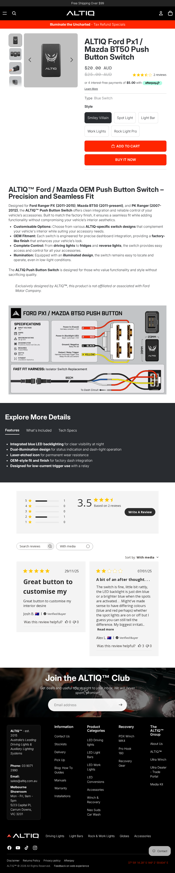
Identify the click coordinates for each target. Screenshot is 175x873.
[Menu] (4, 13)
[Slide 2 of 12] (15, 54)
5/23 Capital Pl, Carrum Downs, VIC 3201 (21, 809)
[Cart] (170, 13)
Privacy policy (52, 860)
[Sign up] (120, 704)
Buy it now (125, 159)
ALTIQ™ (156, 751)
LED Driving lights (95, 742)
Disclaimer (13, 860)
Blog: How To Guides (63, 770)
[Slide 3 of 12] (15, 68)
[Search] (14, 13)
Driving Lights (55, 836)
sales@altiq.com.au (23, 781)
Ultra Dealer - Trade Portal (158, 772)
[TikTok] (26, 847)
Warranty (60, 788)
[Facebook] (9, 847)
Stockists (60, 744)
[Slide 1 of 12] (15, 40)
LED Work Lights (94, 767)
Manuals (60, 780)
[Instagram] (35, 847)
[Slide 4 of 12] (15, 82)
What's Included (39, 430)
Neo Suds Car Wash (94, 812)
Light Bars (76, 836)
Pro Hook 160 (125, 751)
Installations (62, 796)
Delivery (60, 752)
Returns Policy (31, 860)
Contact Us (62, 736)
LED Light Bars (93, 755)
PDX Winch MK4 (126, 738)
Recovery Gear (125, 763)
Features (12, 430)
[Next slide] (73, 60)
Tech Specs (67, 430)
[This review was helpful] (139, 646)
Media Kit (156, 784)
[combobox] (142, 557)
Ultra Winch (158, 759)
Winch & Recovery (93, 800)
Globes (124, 836)
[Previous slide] (29, 60)
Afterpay (69, 860)
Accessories (95, 789)
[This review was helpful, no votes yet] (66, 622)
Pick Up (59, 760)
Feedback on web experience (71, 865)
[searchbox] (31, 546)
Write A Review (140, 512)
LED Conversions (95, 779)
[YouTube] (17, 847)
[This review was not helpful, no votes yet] (74, 622)
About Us (156, 743)
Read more (105, 629)
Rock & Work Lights (101, 836)
